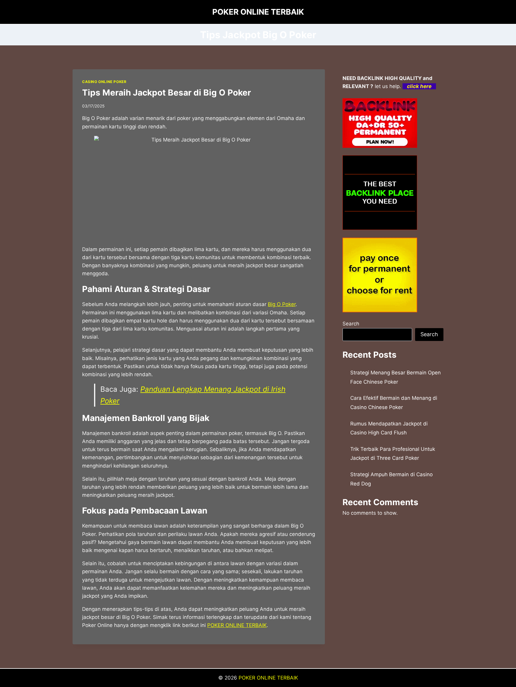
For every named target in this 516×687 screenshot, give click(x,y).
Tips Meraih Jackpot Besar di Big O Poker (166, 92)
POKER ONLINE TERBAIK (237, 625)
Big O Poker (282, 304)
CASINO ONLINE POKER (104, 81)
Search (351, 324)
